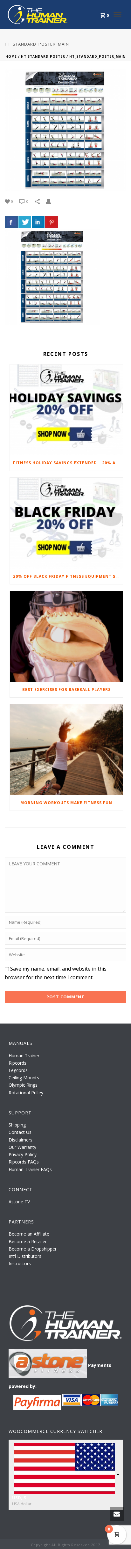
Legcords (18, 1070)
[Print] (52, 201)
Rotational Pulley (26, 1093)
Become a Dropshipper (33, 1249)
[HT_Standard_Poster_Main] (65, 130)
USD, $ (19, 1497)
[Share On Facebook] (11, 222)
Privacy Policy (23, 1154)
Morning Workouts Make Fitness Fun (66, 802)
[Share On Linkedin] (38, 222)
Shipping (17, 1125)
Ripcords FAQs (24, 1162)
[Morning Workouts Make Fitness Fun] (66, 749)
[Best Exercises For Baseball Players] (66, 636)
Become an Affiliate (29, 1234)
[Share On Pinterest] (51, 222)
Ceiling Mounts (24, 1078)
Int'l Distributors (25, 1256)
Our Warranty (22, 1147)
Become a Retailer (28, 1241)
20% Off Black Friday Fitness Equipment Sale (68, 576)
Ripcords (17, 1063)
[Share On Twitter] (24, 222)
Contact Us (20, 1132)
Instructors (20, 1263)
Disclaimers (20, 1140)
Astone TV (19, 1202)
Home (11, 56)
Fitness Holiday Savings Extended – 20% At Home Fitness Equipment (68, 463)
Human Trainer (24, 1056)
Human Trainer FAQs (30, 1169)
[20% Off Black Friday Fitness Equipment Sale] (66, 523)
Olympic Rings (23, 1085)
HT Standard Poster (43, 56)
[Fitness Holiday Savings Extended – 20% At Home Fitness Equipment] (66, 409)
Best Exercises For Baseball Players (66, 689)
